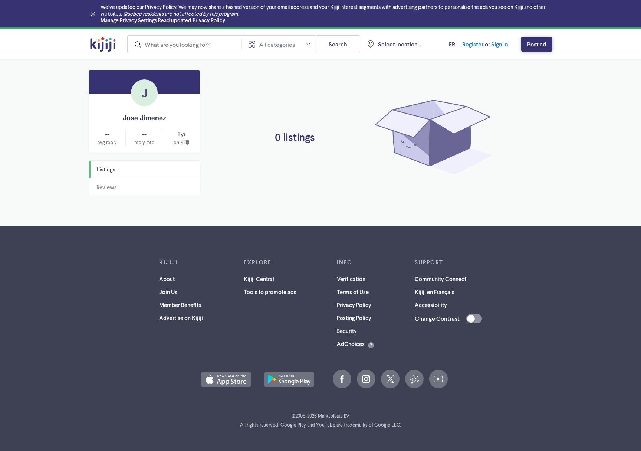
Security (347, 330)
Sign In (499, 44)
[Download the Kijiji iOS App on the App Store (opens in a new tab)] (226, 379)
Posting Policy (354, 317)
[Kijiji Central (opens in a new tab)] (414, 379)
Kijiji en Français (434, 291)
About (167, 278)
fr (452, 44)
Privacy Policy (354, 304)
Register (473, 44)
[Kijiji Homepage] (103, 44)
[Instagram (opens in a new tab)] (366, 379)
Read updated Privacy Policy (191, 20)
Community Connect (440, 278)
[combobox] (184, 44)
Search (338, 44)
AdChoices (351, 343)
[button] (226, 379)
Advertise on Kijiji (181, 317)
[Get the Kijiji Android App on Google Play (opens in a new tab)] (289, 379)
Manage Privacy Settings (129, 20)
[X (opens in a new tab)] (390, 379)
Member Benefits (180, 304)
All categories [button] (277, 44)
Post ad (536, 44)
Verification (351, 278)
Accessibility (431, 304)
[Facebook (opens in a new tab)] (342, 379)
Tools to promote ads (270, 291)
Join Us (168, 291)
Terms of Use (353, 291)
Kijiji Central (259, 278)
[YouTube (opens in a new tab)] (438, 379)
